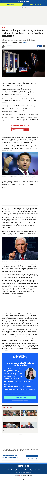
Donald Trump (30, 449)
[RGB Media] (21, 475)
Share (40, 46)
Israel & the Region (9, 449)
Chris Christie (4, 450)
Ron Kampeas (9, 45)
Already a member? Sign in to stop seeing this (20, 400)
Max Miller (17, 450)
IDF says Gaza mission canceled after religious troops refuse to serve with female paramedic (11, 418)
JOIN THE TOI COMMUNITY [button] (32, 455)
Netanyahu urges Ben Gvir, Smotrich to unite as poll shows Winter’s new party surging (29, 417)
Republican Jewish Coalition (17, 449)
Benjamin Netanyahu (11, 450)
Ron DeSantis (25, 449)
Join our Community (11, 4)
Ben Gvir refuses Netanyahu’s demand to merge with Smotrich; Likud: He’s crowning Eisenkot (11, 430)
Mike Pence (36, 449)
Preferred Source (25, 42)
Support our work (20, 397)
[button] (45, 1)
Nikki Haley (21, 450)
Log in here (35, 458)
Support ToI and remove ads (35, 4)
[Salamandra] (29, 475)
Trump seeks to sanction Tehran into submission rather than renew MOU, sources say (29, 430)
